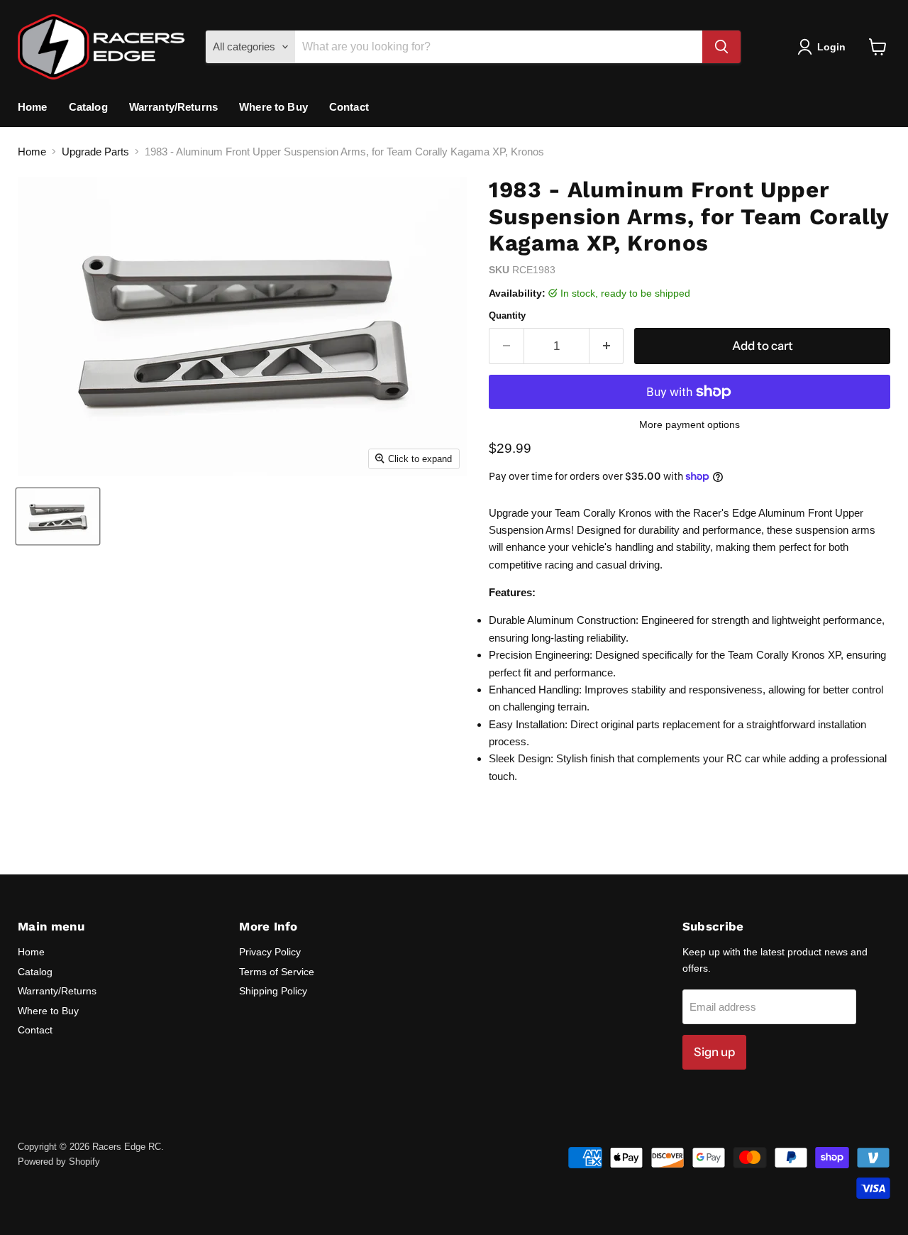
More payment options (689, 424)
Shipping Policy (273, 991)
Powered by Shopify (59, 1161)
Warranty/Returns (173, 107)
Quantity (507, 315)
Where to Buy (273, 107)
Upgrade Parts (95, 152)
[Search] (721, 47)
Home (33, 107)
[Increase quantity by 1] (606, 346)
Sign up (714, 1052)
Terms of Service (276, 971)
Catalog (88, 107)
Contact (349, 107)
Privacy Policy (270, 951)
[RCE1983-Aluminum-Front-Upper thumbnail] (57, 516)
